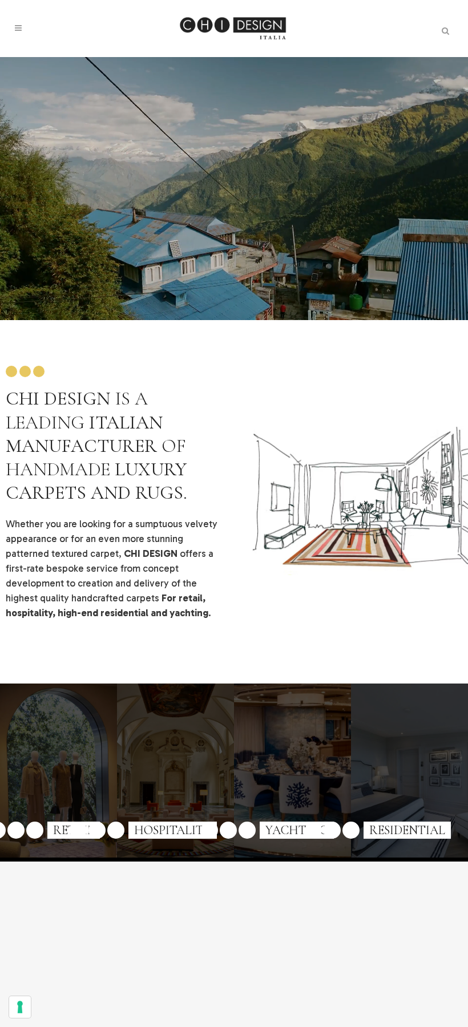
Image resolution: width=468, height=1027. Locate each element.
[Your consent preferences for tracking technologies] (20, 1007)
